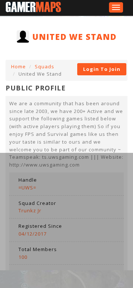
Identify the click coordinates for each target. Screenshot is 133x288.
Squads (44, 66)
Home (18, 66)
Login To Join (101, 69)
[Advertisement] (66, 219)
